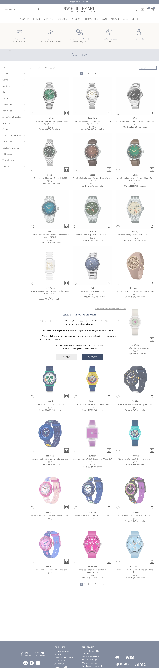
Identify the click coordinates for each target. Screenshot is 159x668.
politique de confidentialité (84, 348)
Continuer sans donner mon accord (110, 309)
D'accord (92, 357)
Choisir (66, 357)
